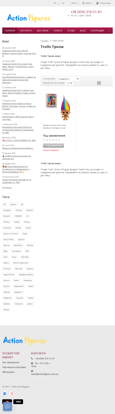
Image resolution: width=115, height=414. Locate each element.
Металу (30, 245)
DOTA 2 (7, 222)
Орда (25, 233)
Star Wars (25, 257)
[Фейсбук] (4, 393)
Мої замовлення (10, 362)
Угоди (71, 30)
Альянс (13, 204)
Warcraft (18, 269)
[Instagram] (11, 393)
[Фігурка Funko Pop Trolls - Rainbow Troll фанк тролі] (58, 107)
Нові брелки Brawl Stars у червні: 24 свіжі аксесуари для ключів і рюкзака (19, 80)
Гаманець (28, 280)
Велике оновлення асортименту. (18, 148)
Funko (28, 228)
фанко (30, 304)
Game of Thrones (11, 233)
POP (27, 251)
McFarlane (18, 245)
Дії (22, 204)
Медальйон (19, 286)
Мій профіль (8, 372)
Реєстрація (105, 3)
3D (5, 204)
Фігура (18, 228)
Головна (10, 30)
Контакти (26, 30)
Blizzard (7, 216)
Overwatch (16, 251)
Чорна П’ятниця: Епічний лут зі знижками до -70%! (16, 181)
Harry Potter (9, 239)
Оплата (58, 30)
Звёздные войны (26, 274)
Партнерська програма (14, 367)
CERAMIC (18, 216)
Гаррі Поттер (9, 274)
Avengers (7, 210)
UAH (73, 3)
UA (63, 3)
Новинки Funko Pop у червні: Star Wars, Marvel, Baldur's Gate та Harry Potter (19, 93)
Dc (28, 216)
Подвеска (7, 298)
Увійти (88, 3)
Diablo (16, 222)
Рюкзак (19, 210)
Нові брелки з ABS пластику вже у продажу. (18, 118)
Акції (83, 30)
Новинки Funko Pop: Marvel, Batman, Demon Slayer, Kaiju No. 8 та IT (19, 53)
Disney (27, 222)
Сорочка (19, 298)
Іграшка (7, 304)
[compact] (108, 83)
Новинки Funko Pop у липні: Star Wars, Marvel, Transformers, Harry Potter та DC (18, 67)
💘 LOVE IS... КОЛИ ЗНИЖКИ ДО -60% (19, 140)
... (109, 30)
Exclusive (7, 228)
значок (6, 280)
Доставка (42, 30)
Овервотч (18, 292)
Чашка (30, 298)
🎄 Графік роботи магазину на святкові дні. (16, 157)
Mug (5, 251)
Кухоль (6, 286)
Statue (6, 263)
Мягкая (6, 292)
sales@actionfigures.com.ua (44, 374)
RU (55, 3)
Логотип (7, 269)
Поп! (5, 257)
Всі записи (7, 187)
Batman (30, 210)
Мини (30, 286)
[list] (103, 83)
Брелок (21, 239)
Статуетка (19, 304)
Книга (16, 280)
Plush (14, 257)
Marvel (6, 245)
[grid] (99, 83)
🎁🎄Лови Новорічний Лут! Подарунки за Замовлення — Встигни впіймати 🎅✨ (16, 169)
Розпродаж (97, 30)
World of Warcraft (20, 263)
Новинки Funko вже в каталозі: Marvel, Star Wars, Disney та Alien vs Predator (19, 106)
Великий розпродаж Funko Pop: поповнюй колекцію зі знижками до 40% (18, 130)
